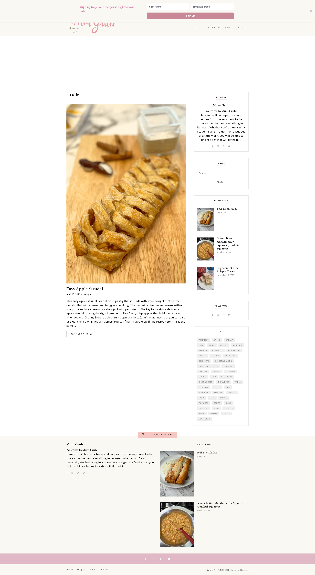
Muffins (232, 392)
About (229, 27)
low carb (203, 387)
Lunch (217, 387)
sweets (213, 413)
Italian (238, 382)
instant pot (223, 382)
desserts (230, 371)
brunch (203, 350)
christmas (204, 361)
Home (199, 27)
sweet (202, 413)
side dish (203, 408)
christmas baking (223, 361)
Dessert (217, 371)
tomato (226, 413)
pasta (201, 398)
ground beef (205, 382)
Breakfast (237, 345)
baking (217, 340)
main (228, 387)
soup (216, 408)
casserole (217, 350)
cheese (202, 356)
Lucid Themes (241, 569)
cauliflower (234, 350)
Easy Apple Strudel (84, 289)
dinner (202, 377)
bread (212, 345)
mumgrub (87, 294)
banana (229, 340)
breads (223, 345)
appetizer (203, 340)
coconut (228, 366)
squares (228, 408)
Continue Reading (82, 334)
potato (223, 398)
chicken (215, 356)
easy (214, 377)
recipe (217, 403)
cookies (203, 371)
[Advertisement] (157, 61)
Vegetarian (204, 419)
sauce (228, 403)
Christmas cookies (208, 366)
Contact (243, 27)
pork (212, 398)
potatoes (203, 403)
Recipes (212, 27)
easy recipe (226, 377)
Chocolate (230, 356)
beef (201, 345)
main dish (204, 392)
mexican (218, 392)
